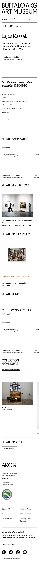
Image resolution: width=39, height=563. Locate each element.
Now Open (5, 478)
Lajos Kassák (14, 36)
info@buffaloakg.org (8, 484)
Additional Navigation (11, 26)
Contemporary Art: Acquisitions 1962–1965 (17, 221)
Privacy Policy (25, 514)
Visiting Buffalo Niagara (26, 520)
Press (4, 514)
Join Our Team (25, 509)
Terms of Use (7, 519)
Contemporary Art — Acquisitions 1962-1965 (15, 284)
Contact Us (6, 509)
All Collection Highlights (11, 369)
